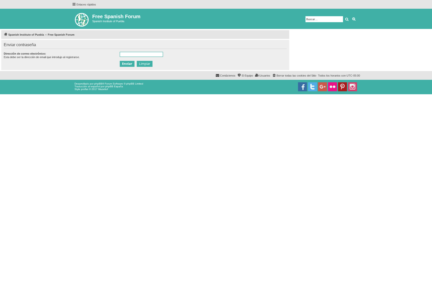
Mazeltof (103, 89)
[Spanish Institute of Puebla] (82, 19)
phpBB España (114, 86)
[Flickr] (332, 86)
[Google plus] (322, 86)
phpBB (98, 83)
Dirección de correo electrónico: (25, 53)
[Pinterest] (342, 86)
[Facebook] (302, 86)
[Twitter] (312, 86)
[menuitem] (294, 76)
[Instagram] (352, 86)
